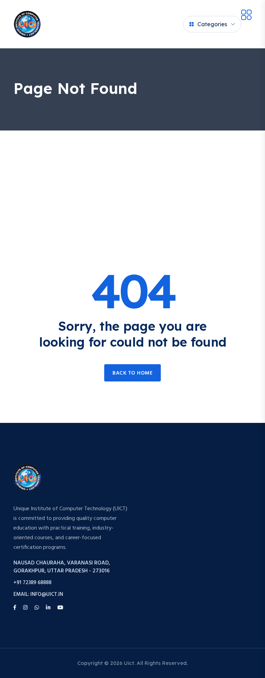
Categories (212, 24)
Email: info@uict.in (38, 594)
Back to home (132, 373)
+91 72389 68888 (32, 583)
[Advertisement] (132, 182)
